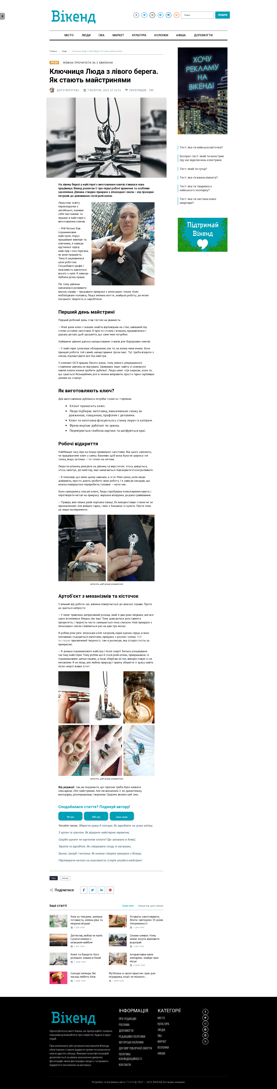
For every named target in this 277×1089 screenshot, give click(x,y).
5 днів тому (80, 962)
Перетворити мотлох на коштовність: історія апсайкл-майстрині (100, 860)
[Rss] (176, 15)
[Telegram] (160, 15)
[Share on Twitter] (92, 890)
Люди (64, 51)
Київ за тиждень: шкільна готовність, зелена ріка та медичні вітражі (87, 920)
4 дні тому (79, 946)
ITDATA (130, 1082)
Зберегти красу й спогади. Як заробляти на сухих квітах (115, 825)
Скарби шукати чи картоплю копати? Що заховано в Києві (96, 839)
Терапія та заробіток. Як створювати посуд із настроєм (94, 846)
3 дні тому (79, 927)
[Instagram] (152, 15)
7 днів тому (80, 981)
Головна (53, 51)
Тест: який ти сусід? (193, 168)
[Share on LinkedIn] (101, 890)
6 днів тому (139, 965)
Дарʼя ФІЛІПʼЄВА (68, 90)
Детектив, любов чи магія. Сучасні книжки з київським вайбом (87, 939)
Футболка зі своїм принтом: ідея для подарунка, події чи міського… (132, 975)
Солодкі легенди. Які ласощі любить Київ (83, 975)
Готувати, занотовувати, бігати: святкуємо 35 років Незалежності (146, 920)
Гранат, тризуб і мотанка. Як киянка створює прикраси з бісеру (99, 853)
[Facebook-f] (136, 15)
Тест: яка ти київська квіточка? (201, 147)
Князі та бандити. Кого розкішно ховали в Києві (86, 956)
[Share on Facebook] (83, 890)
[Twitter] (144, 15)
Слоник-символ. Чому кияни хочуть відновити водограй (144, 939)
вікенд (65, 878)
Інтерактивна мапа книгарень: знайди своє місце (144, 957)
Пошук (222, 15)
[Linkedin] (168, 15)
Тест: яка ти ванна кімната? (199, 177)
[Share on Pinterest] (110, 890)
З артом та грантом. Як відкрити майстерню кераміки (93, 832)
